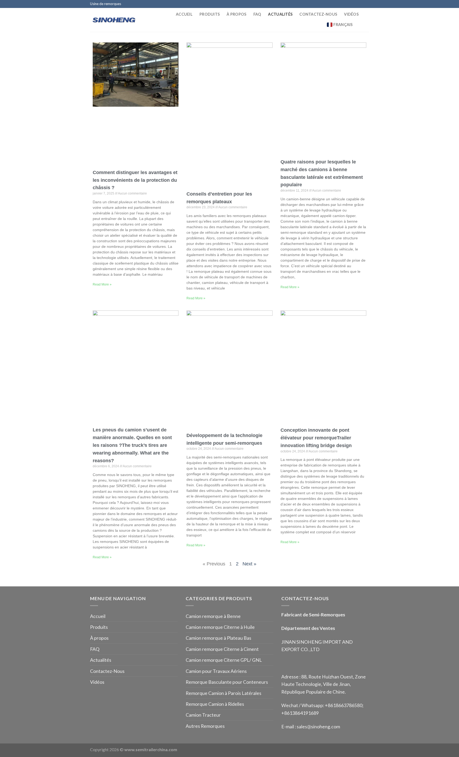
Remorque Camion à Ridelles (215, 704)
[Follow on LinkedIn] (366, 4)
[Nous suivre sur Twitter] (354, 4)
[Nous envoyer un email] (360, 4)
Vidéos (351, 14)
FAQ (257, 14)
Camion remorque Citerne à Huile (220, 627)
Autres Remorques (205, 726)
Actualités (280, 14)
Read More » (102, 284)
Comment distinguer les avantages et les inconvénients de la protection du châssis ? (135, 180)
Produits (209, 14)
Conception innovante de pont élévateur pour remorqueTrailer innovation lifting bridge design (316, 437)
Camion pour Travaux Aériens (216, 671)
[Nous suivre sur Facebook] (343, 4)
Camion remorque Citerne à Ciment (222, 649)
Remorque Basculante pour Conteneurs (227, 682)
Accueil (184, 14)
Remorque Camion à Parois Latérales (223, 693)
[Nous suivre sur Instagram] (349, 4)
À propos (236, 14)
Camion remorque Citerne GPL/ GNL (224, 660)
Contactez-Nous (318, 14)
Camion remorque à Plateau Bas (218, 638)
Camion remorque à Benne (213, 616)
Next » (249, 563)
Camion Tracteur (203, 715)
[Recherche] (366, 24)
